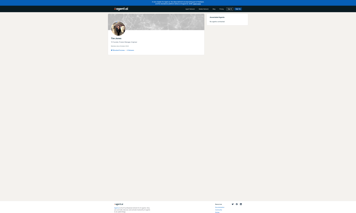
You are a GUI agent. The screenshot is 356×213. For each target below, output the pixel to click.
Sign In (230, 9)
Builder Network (204, 9)
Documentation (219, 207)
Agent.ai (116, 208)
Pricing (221, 9)
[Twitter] (233, 204)
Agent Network (190, 9)
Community (218, 210)
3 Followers (130, 50)
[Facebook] (237, 204)
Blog (214, 9)
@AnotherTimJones (119, 50)
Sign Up (238, 9)
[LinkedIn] (241, 204)
